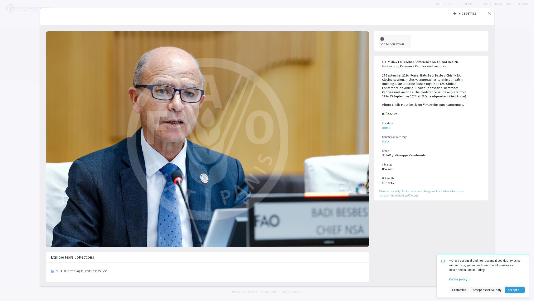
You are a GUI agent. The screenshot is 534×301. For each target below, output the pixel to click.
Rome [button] (386, 128)
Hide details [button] (467, 13)
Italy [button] (385, 141)
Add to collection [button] (392, 44)
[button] (489, 13)
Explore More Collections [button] (72, 257)
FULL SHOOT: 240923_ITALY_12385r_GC (81, 271)
